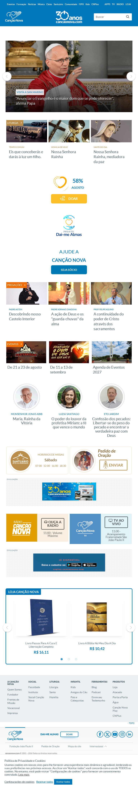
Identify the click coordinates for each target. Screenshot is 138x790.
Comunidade (71, 4)
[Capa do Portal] (69, 16)
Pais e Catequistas (77, 699)
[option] (41, 627)
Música (41, 4)
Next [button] (130, 76)
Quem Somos (14, 689)
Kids (73, 687)
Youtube (115, 734)
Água (115, 702)
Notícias (32, 4)
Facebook (100, 734)
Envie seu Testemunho (98, 699)
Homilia (53, 697)
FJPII (81, 4)
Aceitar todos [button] (63, 781)
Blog (94, 687)
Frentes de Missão (13, 701)
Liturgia (53, 687)
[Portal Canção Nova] (14, 17)
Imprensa (12, 713)
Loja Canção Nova (23, 592)
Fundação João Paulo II (21, 746)
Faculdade (34, 687)
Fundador (12, 694)
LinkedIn (129, 734)
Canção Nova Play (120, 709)
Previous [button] (7, 76)
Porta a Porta (120, 697)
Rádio (120, 4)
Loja (115, 687)
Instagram (122, 734)
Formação (21, 4)
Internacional (96, 746)
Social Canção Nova (36, 699)
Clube (49, 4)
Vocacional (13, 708)
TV (113, 4)
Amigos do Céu (79, 692)
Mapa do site (74, 746)
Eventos (11, 4)
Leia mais (23, 774)
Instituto (33, 692)
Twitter (107, 734)
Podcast (96, 692)
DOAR (73, 199)
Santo (52, 692)
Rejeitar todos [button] (44, 781)
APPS (107, 4)
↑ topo (131, 723)
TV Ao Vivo (118, 522)
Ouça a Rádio (54, 523)
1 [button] (62, 659)
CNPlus (117, 715)
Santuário (58, 4)
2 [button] (69, 659)
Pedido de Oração (50, 746)
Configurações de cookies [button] (19, 781)
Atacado (117, 692)
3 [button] (76, 659)
